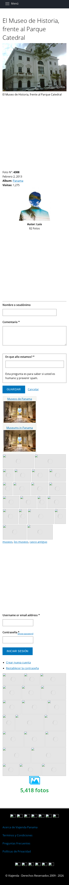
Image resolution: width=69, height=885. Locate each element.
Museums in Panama (19, 428)
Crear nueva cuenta (18, 662)
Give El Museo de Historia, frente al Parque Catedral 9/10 (26, 168)
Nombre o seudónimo (17, 305)
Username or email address (21, 615)
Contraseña (11, 632)
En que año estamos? (19, 357)
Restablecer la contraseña (22, 668)
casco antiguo (38, 542)
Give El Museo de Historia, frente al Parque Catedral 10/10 (29, 168)
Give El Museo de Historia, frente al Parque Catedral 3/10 (9, 168)
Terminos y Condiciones (17, 835)
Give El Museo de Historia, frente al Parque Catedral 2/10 (6, 168)
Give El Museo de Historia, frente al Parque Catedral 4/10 (12, 168)
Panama (18, 181)
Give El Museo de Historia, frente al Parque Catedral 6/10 (18, 168)
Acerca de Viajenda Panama (20, 827)
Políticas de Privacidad (17, 851)
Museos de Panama (19, 399)
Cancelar (33, 389)
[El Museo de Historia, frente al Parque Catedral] (34, 90)
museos (8, 542)
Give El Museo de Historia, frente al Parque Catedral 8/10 (23, 168)
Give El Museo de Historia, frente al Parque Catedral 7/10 (21, 168)
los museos (21, 542)
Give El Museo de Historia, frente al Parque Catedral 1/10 (4, 168)
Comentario (11, 322)
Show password (25, 633)
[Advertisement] (34, 131)
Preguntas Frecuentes (16, 843)
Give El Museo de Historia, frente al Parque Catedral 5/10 (15, 168)
